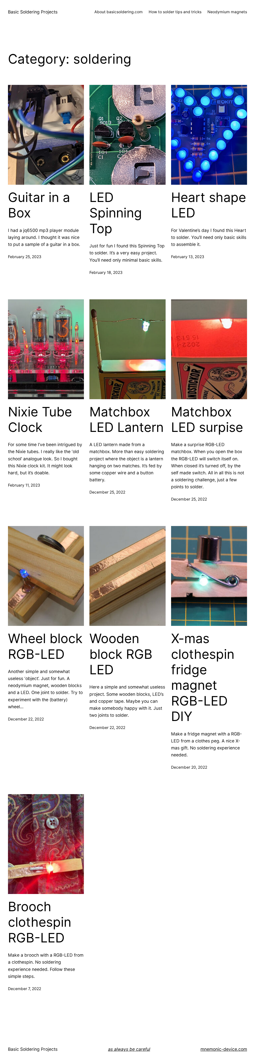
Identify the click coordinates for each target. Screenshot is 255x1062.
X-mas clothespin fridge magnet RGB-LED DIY (202, 677)
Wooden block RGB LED (120, 654)
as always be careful (129, 1049)
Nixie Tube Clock (40, 419)
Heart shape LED (208, 205)
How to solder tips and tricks (175, 11)
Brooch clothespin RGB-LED (39, 922)
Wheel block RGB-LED (45, 646)
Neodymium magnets (227, 11)
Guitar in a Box (39, 205)
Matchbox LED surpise (207, 419)
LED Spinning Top (115, 213)
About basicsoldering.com (118, 11)
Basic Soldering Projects (33, 11)
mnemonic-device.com (223, 1049)
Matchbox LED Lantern (126, 419)
